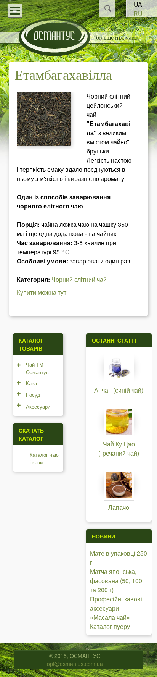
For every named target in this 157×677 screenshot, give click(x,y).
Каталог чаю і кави (44, 458)
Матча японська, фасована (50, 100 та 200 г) (116, 580)
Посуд (33, 394)
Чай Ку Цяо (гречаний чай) (118, 448)
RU (138, 13)
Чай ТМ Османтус (37, 368)
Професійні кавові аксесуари (116, 603)
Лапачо (118, 507)
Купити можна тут (41, 292)
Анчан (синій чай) (118, 390)
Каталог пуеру (110, 626)
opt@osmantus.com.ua (75, 663)
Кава (31, 383)
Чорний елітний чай (79, 279)
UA (138, 4)
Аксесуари (38, 406)
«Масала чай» (110, 617)
